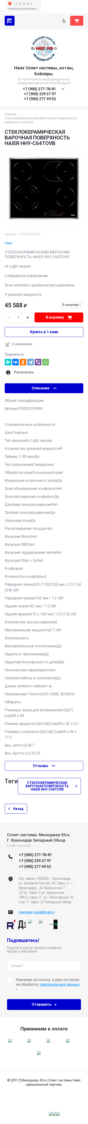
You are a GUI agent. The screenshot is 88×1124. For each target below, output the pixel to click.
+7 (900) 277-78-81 (39, 89)
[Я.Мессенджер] (8, 362)
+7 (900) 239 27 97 (40, 94)
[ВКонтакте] (15, 362)
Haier (9, 243)
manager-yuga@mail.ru (36, 912)
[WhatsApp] (45, 362)
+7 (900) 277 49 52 (40, 99)
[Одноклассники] (23, 362)
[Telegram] (30, 362)
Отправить (41, 1004)
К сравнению (22, 344)
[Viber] (38, 362)
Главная (10, 114)
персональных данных (60, 984)
